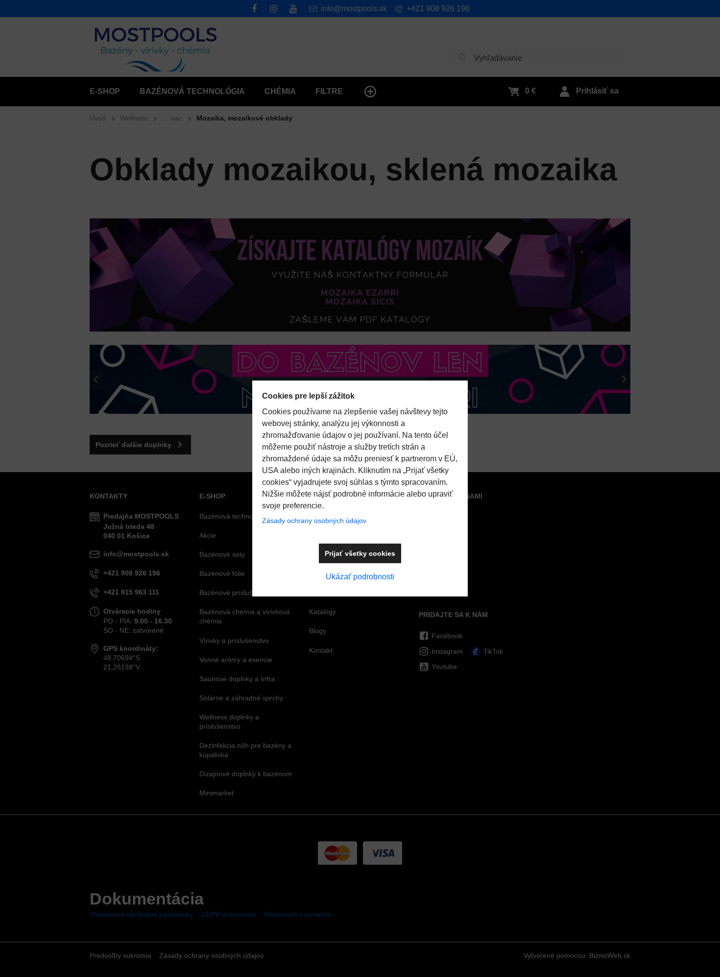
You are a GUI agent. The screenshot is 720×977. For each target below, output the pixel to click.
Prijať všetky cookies (360, 553)
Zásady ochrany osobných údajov (314, 520)
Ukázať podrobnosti (360, 576)
